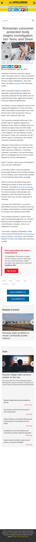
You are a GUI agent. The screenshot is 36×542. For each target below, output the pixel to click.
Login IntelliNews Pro (21, 7)
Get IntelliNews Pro (18, 299)
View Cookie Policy (22, 536)
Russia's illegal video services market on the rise (16, 376)
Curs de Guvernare (26, 187)
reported (17, 83)
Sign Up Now (11, 271)
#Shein (10, 280)
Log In (11, 7)
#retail (13, 284)
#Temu (4, 280)
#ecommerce (5, 284)
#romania (18, 280)
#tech (25, 280)
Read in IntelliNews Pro (18, 292)
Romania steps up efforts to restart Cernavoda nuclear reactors (15, 335)
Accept (15, 536)
